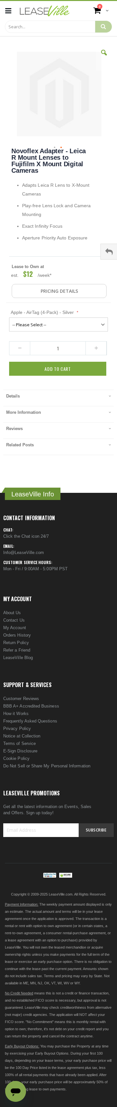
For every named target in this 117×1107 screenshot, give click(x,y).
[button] (104, 58)
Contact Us (14, 620)
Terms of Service (19, 743)
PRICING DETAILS (59, 291)
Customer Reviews (21, 698)
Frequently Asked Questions (30, 721)
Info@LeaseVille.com (23, 552)
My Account (14, 627)
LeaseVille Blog (18, 657)
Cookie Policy (16, 758)
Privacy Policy (17, 728)
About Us (12, 612)
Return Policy (16, 642)
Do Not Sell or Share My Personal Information (46, 765)
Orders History (17, 635)
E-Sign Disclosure (20, 751)
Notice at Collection (21, 736)
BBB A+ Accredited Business (31, 706)
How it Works (16, 713)
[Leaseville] (45, 10)
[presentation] (58, 398)
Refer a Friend (16, 650)
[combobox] (50, 26)
